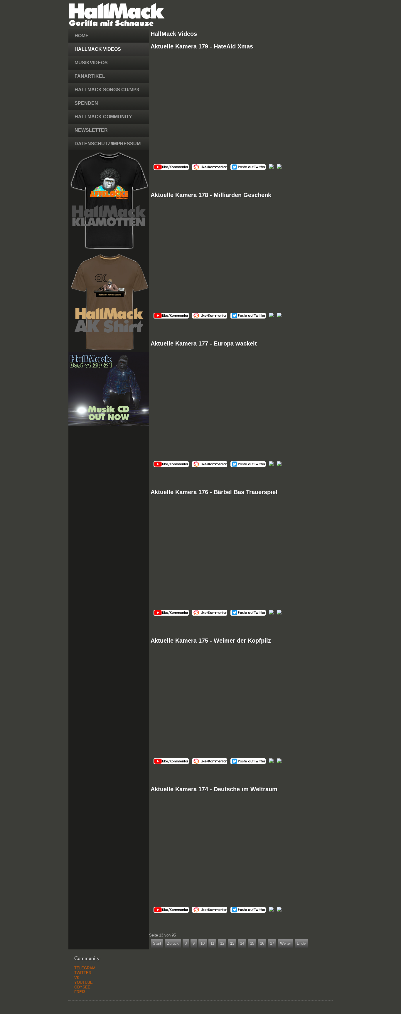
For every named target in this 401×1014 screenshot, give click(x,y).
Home (82, 35)
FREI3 (79, 992)
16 (262, 943)
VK (77, 978)
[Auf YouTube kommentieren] (171, 168)
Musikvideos (91, 62)
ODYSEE (82, 987)
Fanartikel (90, 76)
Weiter (285, 943)
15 (252, 943)
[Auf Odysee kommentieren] (209, 168)
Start (157, 943)
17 (272, 943)
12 (222, 943)
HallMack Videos (98, 49)
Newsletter (91, 130)
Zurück (173, 943)
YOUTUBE (83, 982)
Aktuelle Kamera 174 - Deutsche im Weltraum (214, 789)
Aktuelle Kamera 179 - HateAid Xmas (202, 46)
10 (203, 943)
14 (242, 943)
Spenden (86, 103)
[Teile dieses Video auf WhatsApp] (279, 167)
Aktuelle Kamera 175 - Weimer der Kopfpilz (211, 640)
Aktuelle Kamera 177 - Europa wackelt (204, 343)
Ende (301, 943)
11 (212, 943)
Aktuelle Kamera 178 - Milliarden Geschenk (211, 195)
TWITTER (82, 973)
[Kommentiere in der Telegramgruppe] (271, 167)
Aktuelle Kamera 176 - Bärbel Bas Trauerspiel (214, 492)
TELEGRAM (84, 968)
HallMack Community (103, 116)
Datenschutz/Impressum (108, 143)
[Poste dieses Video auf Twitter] (248, 168)
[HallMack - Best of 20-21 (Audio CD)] (108, 424)
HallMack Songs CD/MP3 (107, 89)
